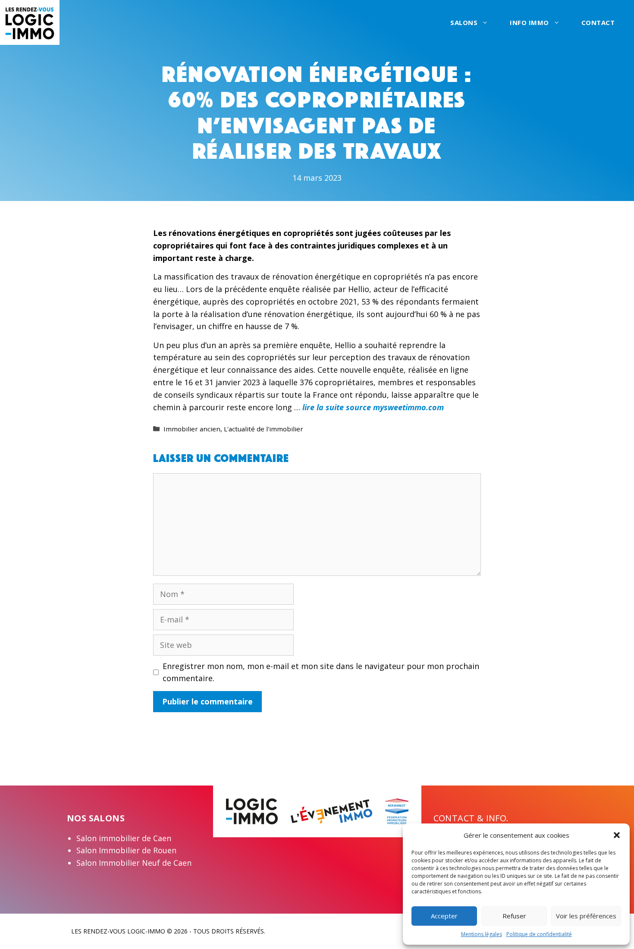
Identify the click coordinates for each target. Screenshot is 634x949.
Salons (463, 22)
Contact (598, 22)
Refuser (514, 915)
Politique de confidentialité (539, 934)
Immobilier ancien (191, 428)
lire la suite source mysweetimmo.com (373, 407)
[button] (616, 835)
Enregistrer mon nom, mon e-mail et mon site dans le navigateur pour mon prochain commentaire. (321, 672)
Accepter (444, 915)
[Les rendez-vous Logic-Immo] (30, 21)
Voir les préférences (586, 915)
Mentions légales (481, 934)
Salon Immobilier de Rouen (126, 850)
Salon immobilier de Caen (123, 838)
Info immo (529, 22)
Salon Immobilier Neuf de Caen (133, 863)
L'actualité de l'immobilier (263, 428)
